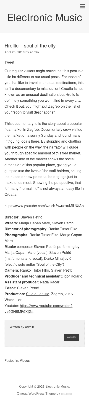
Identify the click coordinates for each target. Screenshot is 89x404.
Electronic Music (44, 16)
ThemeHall (66, 394)
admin (29, 327)
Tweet (9, 62)
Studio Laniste (37, 293)
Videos (25, 360)
